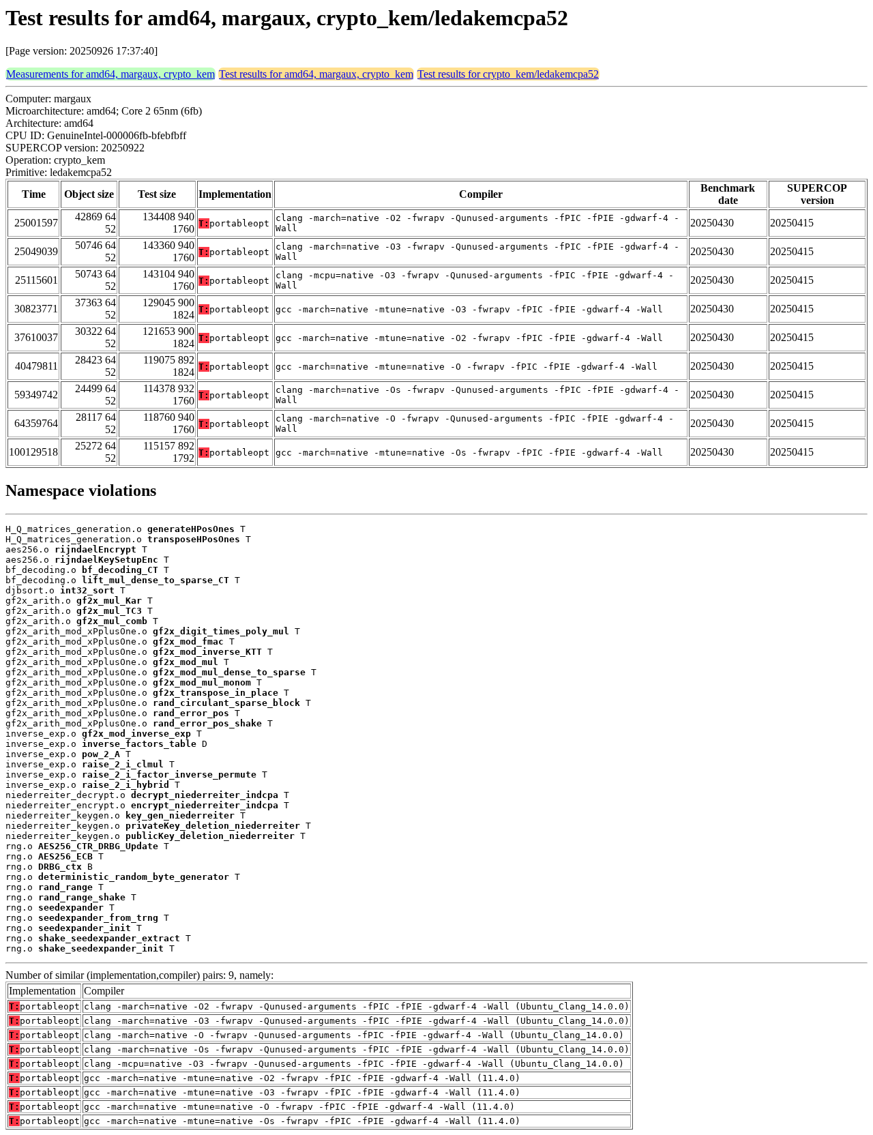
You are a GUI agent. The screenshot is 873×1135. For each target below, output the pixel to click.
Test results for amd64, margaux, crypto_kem (316, 74)
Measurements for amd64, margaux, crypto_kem (110, 74)
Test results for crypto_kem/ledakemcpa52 (508, 74)
